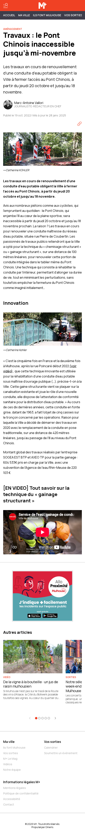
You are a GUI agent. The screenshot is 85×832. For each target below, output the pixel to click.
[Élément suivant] (55, 718)
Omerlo (49, 827)
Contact (8, 804)
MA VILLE (24, 15)
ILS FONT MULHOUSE (47, 15)
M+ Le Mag (10, 758)
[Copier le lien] (79, 123)
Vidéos (7, 764)
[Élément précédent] (30, 718)
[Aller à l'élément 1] (36, 718)
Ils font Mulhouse (14, 747)
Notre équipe (12, 770)
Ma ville (9, 742)
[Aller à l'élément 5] (49, 718)
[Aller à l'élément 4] (45, 718)
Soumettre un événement (60, 753)
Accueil (9, 15)
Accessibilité (11, 799)
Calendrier (51, 747)
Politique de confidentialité (21, 793)
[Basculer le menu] (5, 5)
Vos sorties (73, 15)
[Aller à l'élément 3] (42, 718)
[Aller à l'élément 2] (39, 718)
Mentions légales (14, 788)
